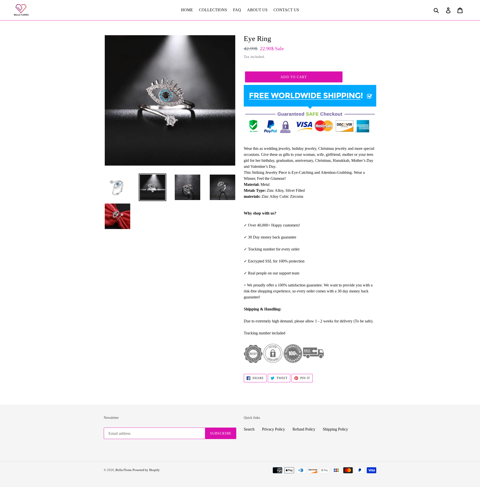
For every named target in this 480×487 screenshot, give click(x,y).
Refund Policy (303, 429)
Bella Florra (124, 470)
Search (249, 429)
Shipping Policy (335, 429)
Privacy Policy (273, 429)
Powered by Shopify (146, 470)
